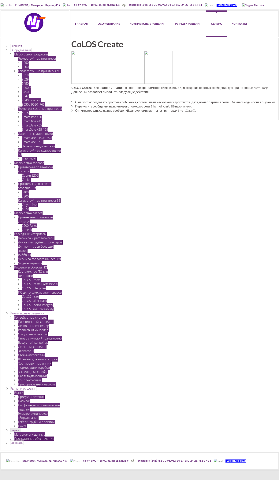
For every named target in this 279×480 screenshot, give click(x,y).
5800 (25, 196)
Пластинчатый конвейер (35, 322)
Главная (16, 46)
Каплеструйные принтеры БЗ (39, 200)
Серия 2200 (30, 175)
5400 (25, 192)
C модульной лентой (32, 334)
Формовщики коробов (34, 368)
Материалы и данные (29, 434)
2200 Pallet (29, 225)
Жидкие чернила (30, 263)
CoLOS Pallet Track (34, 301)
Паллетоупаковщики (32, 376)
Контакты (17, 443)
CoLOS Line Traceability (37, 309)
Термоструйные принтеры (37, 58)
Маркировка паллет (28, 213)
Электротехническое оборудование (33, 415)
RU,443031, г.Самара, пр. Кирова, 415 (37, 5)
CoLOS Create (31, 280)
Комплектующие (30, 380)
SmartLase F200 (32, 142)
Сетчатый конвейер (32, 347)
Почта (22, 426)
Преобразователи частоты (37, 384)
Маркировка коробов (29, 163)
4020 (25, 209)
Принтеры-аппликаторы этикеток (35, 169)
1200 (25, 67)
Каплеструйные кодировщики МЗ (39, 152)
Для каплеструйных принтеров (40, 242)
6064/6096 (29, 159)
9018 (25, 75)
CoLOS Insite (30, 296)
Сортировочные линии (34, 363)
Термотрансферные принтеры (40, 109)
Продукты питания (31, 397)
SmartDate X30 (32, 117)
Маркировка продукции (31, 54)
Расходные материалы (30, 234)
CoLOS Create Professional (40, 284)
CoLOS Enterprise (34, 288)
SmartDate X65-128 (35, 129)
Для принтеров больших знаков (36, 248)
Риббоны (24, 255)
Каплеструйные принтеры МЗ (39, 71)
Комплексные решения (27, 313)
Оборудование (21, 50)
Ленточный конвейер (33, 326)
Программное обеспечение (34, 439)
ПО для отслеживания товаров (40, 292)
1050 (25, 63)
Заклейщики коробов (33, 372)
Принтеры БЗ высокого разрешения (34, 186)
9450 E (26, 88)
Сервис (15, 430)
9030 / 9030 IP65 (33, 104)
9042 (25, 96)
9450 (25, 83)
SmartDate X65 (32, 125)
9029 (25, 79)
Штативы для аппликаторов (38, 359)
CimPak (27, 230)
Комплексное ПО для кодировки (33, 273)
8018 (25, 113)
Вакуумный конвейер (33, 342)
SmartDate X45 (32, 121)
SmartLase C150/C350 (37, 138)
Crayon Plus (29, 205)
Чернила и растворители (36, 238)
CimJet (26, 180)
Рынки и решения (23, 388)
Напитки (24, 401)
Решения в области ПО (30, 267)
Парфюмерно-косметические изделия (39, 407)
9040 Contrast (31, 100)
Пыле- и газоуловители (38, 146)
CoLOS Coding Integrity (37, 305)
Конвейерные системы (30, 317)
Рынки (18, 393)
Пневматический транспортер (40, 338)
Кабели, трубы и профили (36, 422)
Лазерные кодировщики (35, 134)
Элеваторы (26, 351)
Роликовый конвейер (33, 330)
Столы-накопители (31, 355)
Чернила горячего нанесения (39, 259)
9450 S (26, 92)
